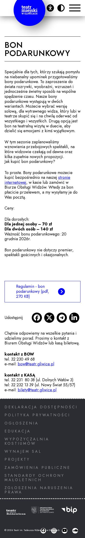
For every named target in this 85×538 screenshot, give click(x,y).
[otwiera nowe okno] (37, 318)
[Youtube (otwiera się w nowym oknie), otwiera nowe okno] (64, 530)
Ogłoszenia (22, 423)
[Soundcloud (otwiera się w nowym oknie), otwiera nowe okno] (75, 530)
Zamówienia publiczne (37, 467)
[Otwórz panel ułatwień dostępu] (50, 8)
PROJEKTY (17, 459)
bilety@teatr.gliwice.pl (37, 390)
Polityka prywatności (37, 415)
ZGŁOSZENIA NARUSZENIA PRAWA (39, 490)
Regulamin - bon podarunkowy (32, 291)
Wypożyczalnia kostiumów (27, 441)
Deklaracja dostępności (41, 407)
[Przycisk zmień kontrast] (61, 8)
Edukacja (18, 431)
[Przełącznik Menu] (74, 8)
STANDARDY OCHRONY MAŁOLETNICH (35, 477)
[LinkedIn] (74, 318)
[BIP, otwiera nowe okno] (69, 513)
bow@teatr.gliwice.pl (36, 364)
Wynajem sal (23, 451)
